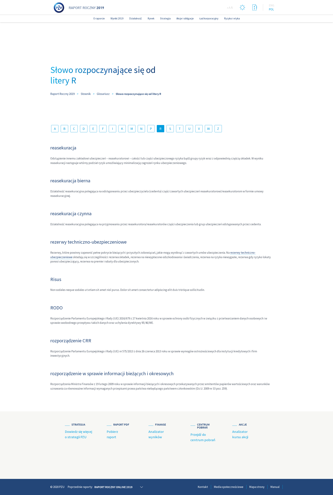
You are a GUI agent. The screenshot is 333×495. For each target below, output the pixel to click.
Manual (275, 487)
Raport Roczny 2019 (62, 94)
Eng (271, 5)
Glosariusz (103, 94)
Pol (271, 9)
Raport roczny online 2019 (113, 487)
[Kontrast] (242, 7)
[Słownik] (254, 7)
